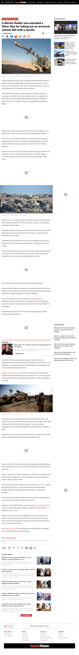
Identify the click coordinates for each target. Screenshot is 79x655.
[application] (65, 27)
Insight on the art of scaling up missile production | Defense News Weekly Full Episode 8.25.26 (70, 45)
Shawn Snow (8, 33)
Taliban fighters (35, 299)
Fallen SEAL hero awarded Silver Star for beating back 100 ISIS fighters (32, 346)
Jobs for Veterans (63, 638)
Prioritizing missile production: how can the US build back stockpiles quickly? (71, 53)
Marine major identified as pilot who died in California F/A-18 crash (65, 359)
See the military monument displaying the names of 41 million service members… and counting (64, 36)
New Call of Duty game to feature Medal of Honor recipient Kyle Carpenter (64, 346)
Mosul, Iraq (46, 86)
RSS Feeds (25, 638)
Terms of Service (8, 636)
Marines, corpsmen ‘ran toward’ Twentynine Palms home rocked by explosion (65, 338)
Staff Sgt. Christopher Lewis (11, 373)
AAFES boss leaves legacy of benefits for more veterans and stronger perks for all (16, 558)
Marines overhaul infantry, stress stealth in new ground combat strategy (64, 329)
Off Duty (60, 2)
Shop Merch (25, 640)
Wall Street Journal (11, 528)
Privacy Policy (8, 634)
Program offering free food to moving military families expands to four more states (18, 594)
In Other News (7, 554)
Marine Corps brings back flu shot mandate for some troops (64, 353)
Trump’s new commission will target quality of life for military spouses (18, 570)
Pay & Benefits (31, 2)
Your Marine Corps (10, 19)
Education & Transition (69, 2)
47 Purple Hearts (41, 505)
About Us (61, 634)
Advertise (43, 634)
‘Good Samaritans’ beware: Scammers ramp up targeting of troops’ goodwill (16, 582)
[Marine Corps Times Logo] (20, 2)
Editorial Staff (44, 640)
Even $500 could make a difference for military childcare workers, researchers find (16, 605)
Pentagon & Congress (50, 2)
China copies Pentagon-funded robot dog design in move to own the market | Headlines (71, 61)
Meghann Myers (20, 353)
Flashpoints (40, 2)
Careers (61, 636)
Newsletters (25, 636)
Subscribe (25, 634)
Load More (26, 615)
